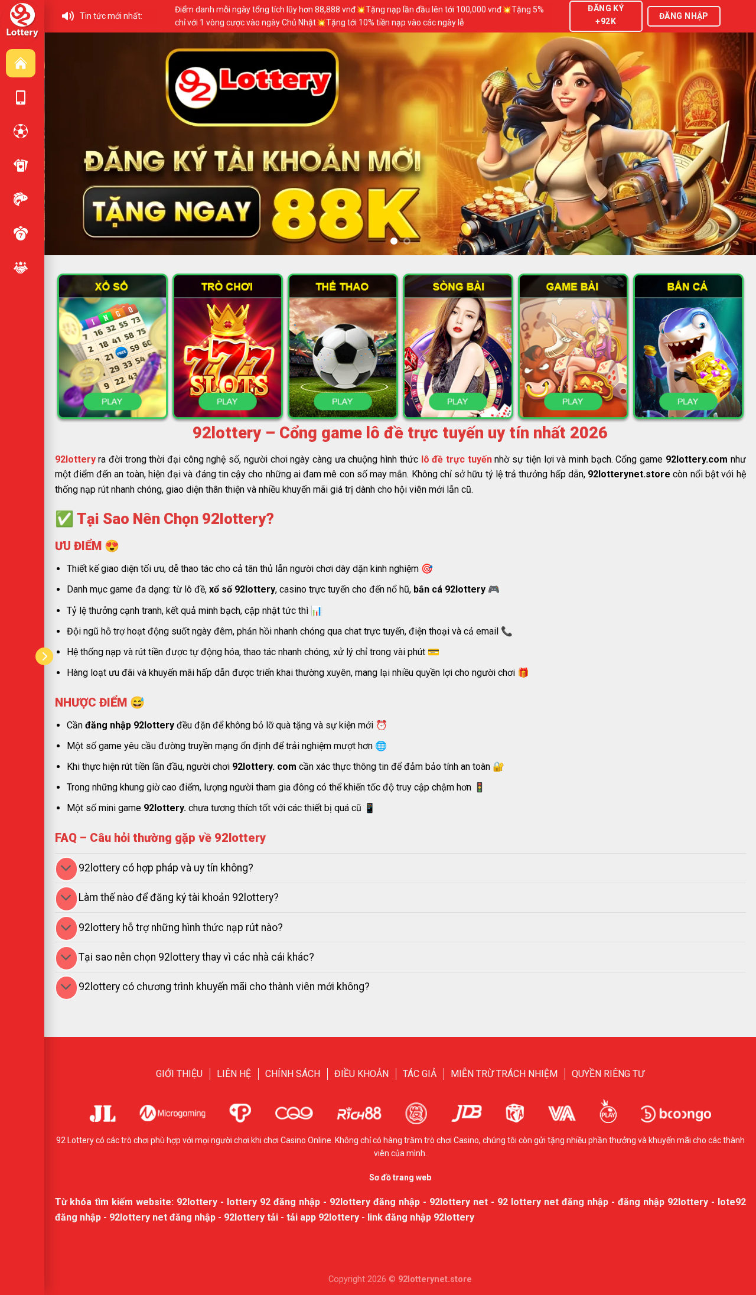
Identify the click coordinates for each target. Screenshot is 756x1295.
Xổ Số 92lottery (20, 233)
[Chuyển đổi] (66, 869)
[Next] (727, 144)
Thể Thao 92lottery (20, 131)
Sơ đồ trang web (400, 1177)
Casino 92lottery (20, 165)
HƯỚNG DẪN (20, 97)
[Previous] (73, 144)
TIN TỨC (20, 267)
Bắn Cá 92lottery (20, 199)
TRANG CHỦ (20, 63)
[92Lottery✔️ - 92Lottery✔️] (22, 21)
